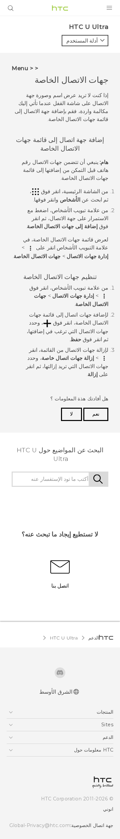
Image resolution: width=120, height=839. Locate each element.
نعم (95, 414)
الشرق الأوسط (55, 692)
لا (71, 414)
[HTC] (60, 8)
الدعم (93, 638)
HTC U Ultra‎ (64, 638)
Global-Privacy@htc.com (39, 825)
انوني (108, 809)
